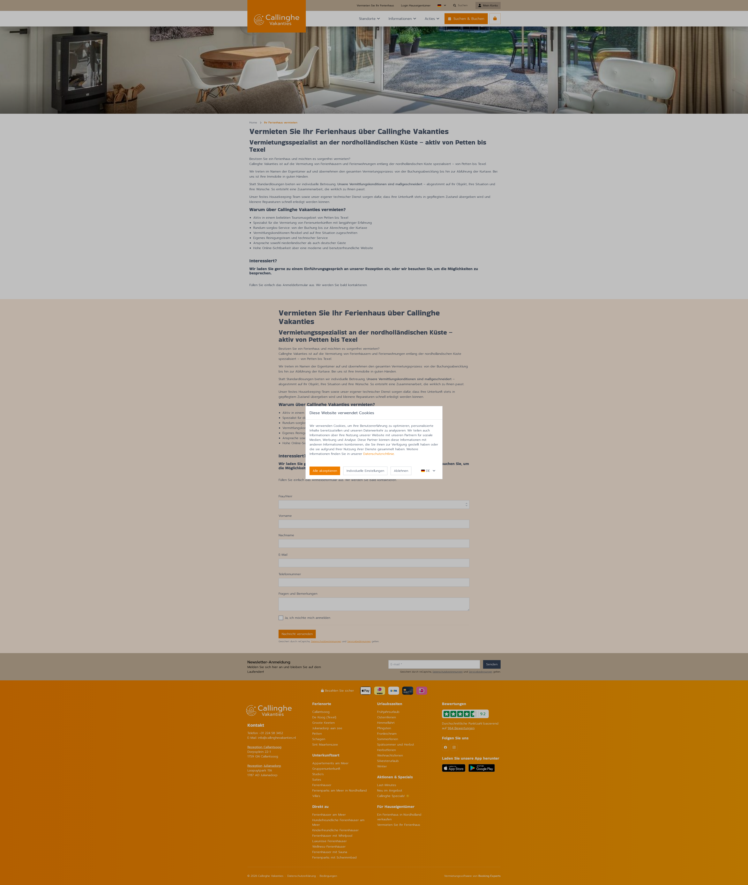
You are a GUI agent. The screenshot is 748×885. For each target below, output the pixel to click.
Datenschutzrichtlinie (378, 454)
